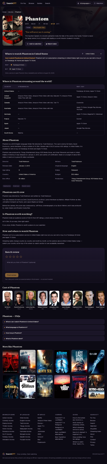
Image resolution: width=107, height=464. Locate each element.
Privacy (92, 442)
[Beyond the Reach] (96, 387)
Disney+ (40, 423)
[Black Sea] (45, 362)
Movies (10, 12)
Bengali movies (25, 434)
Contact (93, 440)
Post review (11, 275)
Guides (39, 3)
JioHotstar (41, 431)
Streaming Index (95, 431)
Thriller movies (7, 426)
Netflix (40, 418)
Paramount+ (42, 442)
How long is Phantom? (13, 333)
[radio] (6, 256)
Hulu (39, 429)
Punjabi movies (25, 440)
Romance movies (8, 431)
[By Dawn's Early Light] (62, 387)
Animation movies (8, 440)
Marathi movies (25, 437)
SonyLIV (40, 437)
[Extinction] (45, 387)
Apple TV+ (41, 426)
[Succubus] (79, 387)
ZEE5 (39, 434)
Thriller (28, 27)
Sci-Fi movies (7, 434)
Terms (92, 445)
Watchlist (93, 426)
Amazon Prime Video (45, 421)
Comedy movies (8, 421)
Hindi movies (24, 418)
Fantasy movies (8, 437)
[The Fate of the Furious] (28, 387)
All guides (93, 429)
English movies (25, 421)
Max (39, 440)
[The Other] (10, 387)
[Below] (96, 362)
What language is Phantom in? (15, 327)
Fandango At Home (18, 65)
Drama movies (7, 423)
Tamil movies (24, 423)
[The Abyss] (62, 362)
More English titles (39, 27)
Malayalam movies (26, 429)
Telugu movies (25, 426)
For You (23, 3)
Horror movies (7, 429)
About (92, 434)
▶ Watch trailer (51, 44)
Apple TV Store (16, 69)
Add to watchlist (35, 44)
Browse (31, 3)
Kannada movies (25, 431)
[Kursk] (28, 362)
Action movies (7, 418)
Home (4, 12)
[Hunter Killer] (10, 362)
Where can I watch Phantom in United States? (21, 322)
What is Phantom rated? (13, 339)
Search (47, 3)
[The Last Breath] (79, 362)
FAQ (91, 437)
